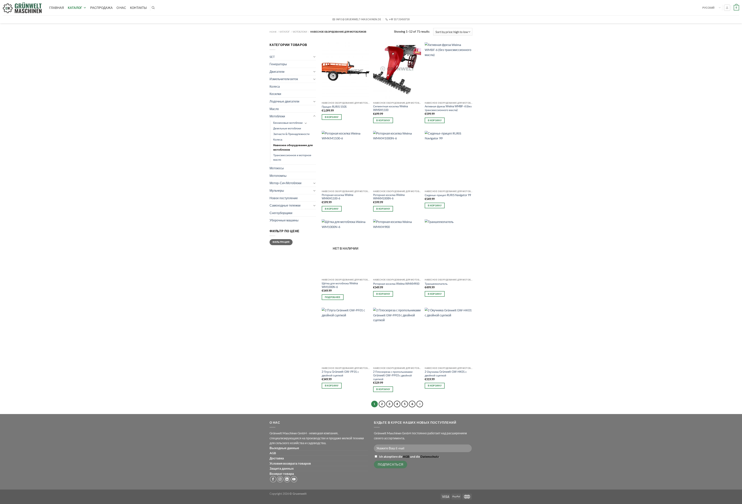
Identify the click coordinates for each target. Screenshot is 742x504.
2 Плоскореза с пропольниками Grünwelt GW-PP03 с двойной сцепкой (393, 375)
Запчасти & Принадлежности (291, 134)
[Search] (153, 7)
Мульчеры (277, 190)
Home (273, 31)
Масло (274, 109)
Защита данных (282, 468)
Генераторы (278, 64)
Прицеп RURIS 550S (334, 106)
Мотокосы (277, 168)
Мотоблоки (300, 31)
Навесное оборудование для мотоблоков (293, 147)
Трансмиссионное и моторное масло (292, 157)
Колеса (275, 86)
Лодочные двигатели (284, 101)
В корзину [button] (332, 117)
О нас (121, 7)
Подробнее (332, 297)
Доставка (277, 458)
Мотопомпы (278, 175)
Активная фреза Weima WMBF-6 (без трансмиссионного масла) (448, 108)
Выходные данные (284, 448)
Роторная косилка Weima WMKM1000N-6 (389, 196)
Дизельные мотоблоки (287, 128)
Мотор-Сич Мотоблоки (285, 183)
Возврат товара (282, 473)
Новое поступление (284, 198)
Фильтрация (281, 242)
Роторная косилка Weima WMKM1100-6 (337, 196)
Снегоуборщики (281, 213)
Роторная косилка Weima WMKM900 (396, 283)
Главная (56, 7)
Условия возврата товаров (290, 463)
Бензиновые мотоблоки (288, 122)
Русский (708, 7)
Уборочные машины (284, 220)
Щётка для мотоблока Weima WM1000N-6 (340, 285)
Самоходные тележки (285, 205)
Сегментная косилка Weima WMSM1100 (390, 108)
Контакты (138, 7)
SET (272, 56)
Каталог (75, 7)
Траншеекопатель (436, 283)
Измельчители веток (284, 79)
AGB (273, 453)
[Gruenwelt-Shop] (22, 7)
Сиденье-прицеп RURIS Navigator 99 (448, 195)
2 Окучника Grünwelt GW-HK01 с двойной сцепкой (446, 373)
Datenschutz (429, 456)
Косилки (275, 94)
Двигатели (277, 71)
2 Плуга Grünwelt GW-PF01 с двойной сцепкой (340, 373)
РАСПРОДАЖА (101, 7)
